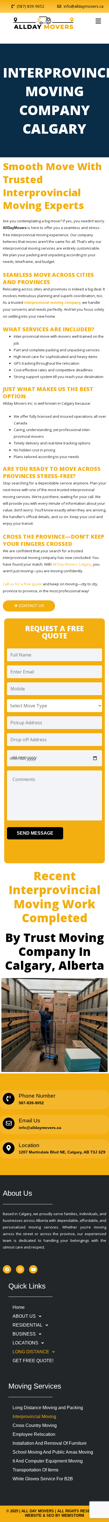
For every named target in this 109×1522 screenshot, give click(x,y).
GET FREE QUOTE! (33, 1360)
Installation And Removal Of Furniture (50, 1443)
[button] (98, 21)
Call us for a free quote (22, 583)
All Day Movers (38, 1511)
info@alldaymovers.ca (40, 1127)
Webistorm (72, 1515)
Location (29, 1145)
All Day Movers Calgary (72, 564)
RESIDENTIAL (27, 1325)
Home (19, 1307)
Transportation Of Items (35, 1470)
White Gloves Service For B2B (43, 1478)
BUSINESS (24, 1334)
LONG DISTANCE (31, 1351)
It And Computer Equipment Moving (48, 1461)
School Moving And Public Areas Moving (53, 1452)
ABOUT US (24, 1316)
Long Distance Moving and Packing (48, 1407)
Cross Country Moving (35, 1425)
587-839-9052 (31, 1103)
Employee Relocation (34, 1434)
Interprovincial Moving (34, 1416)
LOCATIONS (25, 1343)
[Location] (9, 1148)
